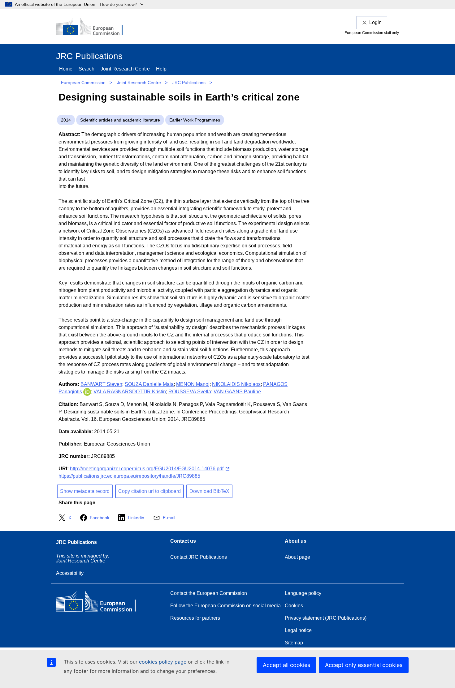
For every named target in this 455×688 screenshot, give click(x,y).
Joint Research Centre (125, 68)
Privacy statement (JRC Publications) (325, 618)
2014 (66, 120)
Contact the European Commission (208, 593)
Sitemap (294, 642)
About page (297, 557)
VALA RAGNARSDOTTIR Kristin (129, 391)
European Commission (83, 82)
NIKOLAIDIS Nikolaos (236, 384)
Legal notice (298, 630)
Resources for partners (195, 618)
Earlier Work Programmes (194, 120)
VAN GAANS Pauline (237, 391)
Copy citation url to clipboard (149, 491)
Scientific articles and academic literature (120, 120)
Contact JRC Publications (198, 557)
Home (65, 68)
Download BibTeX (209, 491)
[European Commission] (93, 27)
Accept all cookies (286, 665)
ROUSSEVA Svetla (189, 391)
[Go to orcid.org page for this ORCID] (87, 391)
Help (161, 68)
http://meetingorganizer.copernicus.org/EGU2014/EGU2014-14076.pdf (146, 468)
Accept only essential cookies (363, 665)
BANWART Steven (101, 384)
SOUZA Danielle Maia (149, 384)
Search (86, 68)
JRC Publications (189, 82)
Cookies (294, 605)
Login (375, 22)
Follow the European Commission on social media (225, 605)
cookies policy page (162, 662)
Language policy (303, 593)
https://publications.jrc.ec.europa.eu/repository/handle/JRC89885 (129, 476)
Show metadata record (85, 491)
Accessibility (70, 573)
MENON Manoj (193, 384)
